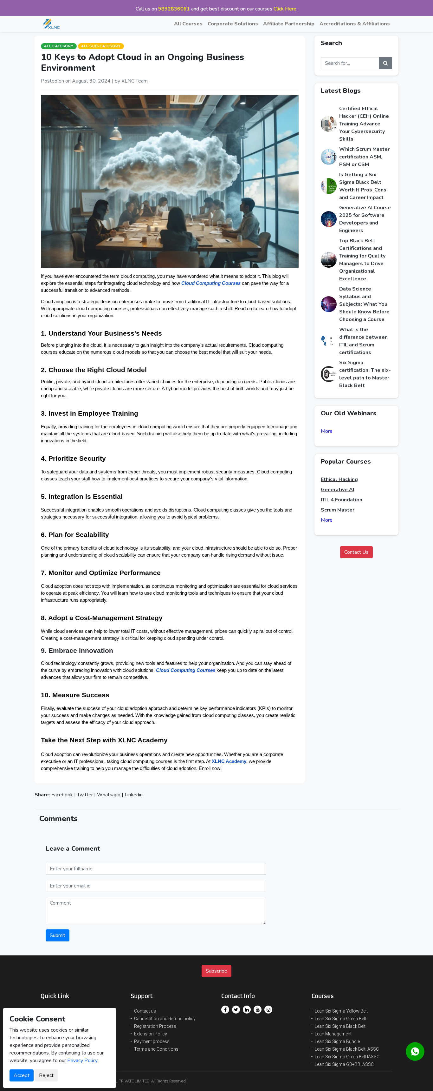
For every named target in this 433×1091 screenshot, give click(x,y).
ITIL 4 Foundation (341, 499)
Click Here (285, 8)
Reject (46, 1075)
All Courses (188, 23)
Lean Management (333, 1033)
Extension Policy (150, 1033)
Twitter (85, 794)
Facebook (62, 794)
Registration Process (155, 1026)
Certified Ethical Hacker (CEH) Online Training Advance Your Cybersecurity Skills (364, 124)
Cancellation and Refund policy (165, 1018)
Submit (57, 935)
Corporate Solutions (233, 23)
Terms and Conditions (156, 1049)
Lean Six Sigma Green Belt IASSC (347, 1056)
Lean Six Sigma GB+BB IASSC (344, 1064)
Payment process (152, 1041)
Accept (21, 1075)
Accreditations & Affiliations (355, 23)
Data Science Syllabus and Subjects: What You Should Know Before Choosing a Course (364, 304)
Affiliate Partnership (288, 23)
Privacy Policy (82, 1060)
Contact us (145, 1011)
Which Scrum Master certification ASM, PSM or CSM (364, 157)
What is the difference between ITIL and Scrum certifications (363, 341)
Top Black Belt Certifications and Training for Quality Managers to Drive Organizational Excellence (362, 259)
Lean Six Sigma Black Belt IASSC (347, 1049)
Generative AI (337, 489)
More (327, 431)
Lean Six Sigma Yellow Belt (341, 1011)
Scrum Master (337, 509)
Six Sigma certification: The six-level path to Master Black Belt (365, 374)
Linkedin (134, 794)
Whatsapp (108, 794)
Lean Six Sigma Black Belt (340, 1026)
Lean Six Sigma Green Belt (340, 1018)
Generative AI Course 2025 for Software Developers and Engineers (365, 219)
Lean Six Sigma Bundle (337, 1041)
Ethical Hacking (339, 479)
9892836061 (174, 8)
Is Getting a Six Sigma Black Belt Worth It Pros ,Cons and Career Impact (362, 186)
